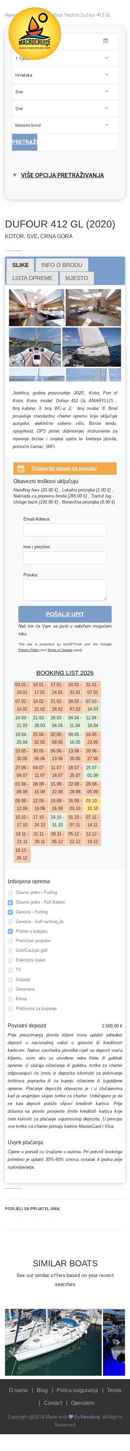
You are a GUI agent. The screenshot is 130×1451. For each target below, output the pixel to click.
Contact (53, 1403)
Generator (25, 989)
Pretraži (24, 142)
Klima (21, 998)
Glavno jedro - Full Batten (40, 902)
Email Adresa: (36, 519)
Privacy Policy (28, 650)
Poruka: (30, 574)
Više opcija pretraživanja (62, 175)
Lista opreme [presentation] (32, 278)
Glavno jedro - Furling (36, 892)
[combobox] (65, 75)
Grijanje (23, 979)
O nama (18, 1390)
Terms (114, 1390)
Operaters (82, 1403)
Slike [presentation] (20, 265)
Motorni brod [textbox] (28, 125)
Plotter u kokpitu (31, 931)
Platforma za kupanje (36, 1008)
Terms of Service (60, 650)
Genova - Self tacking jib (39, 921)
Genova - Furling (32, 911)
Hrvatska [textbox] (23, 75)
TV (18, 969)
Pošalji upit (65, 614)
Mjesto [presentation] (76, 278)
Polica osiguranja (77, 1390)
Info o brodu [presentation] (61, 265)
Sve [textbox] (19, 91)
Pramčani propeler (33, 940)
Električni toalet (31, 960)
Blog (42, 1390)
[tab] (20, 265)
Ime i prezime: (37, 546)
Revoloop (90, 1417)
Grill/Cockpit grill (31, 950)
